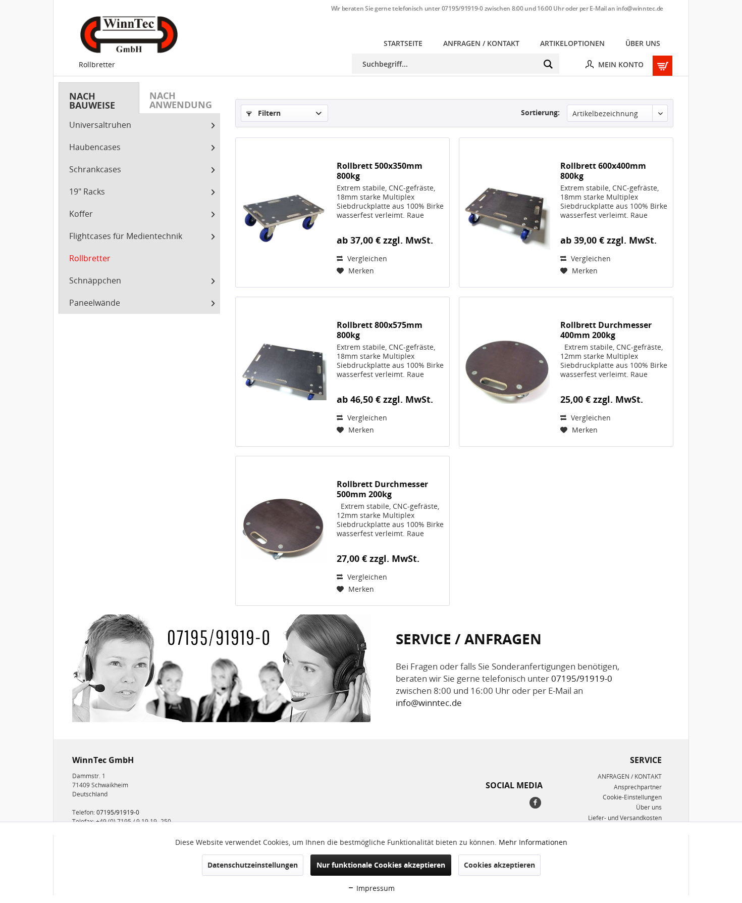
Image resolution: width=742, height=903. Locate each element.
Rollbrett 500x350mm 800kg (379, 171)
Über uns (649, 807)
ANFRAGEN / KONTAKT (630, 776)
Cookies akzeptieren (499, 865)
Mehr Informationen (533, 842)
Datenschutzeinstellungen (252, 865)
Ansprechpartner (638, 787)
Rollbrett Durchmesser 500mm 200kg (382, 489)
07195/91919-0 (462, 8)
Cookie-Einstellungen (632, 797)
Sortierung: (540, 112)
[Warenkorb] (660, 64)
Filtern (268, 113)
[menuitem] (403, 43)
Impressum (374, 888)
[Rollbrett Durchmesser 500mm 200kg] (284, 530)
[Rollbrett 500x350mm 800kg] (284, 212)
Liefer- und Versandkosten (625, 818)
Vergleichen (366, 258)
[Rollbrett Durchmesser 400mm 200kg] (507, 371)
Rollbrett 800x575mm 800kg (379, 330)
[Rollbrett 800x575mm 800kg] (284, 371)
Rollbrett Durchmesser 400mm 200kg (606, 330)
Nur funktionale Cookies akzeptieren (380, 865)
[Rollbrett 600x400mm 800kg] (507, 212)
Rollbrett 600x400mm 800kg (603, 171)
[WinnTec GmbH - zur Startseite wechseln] (129, 35)
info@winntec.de (639, 8)
